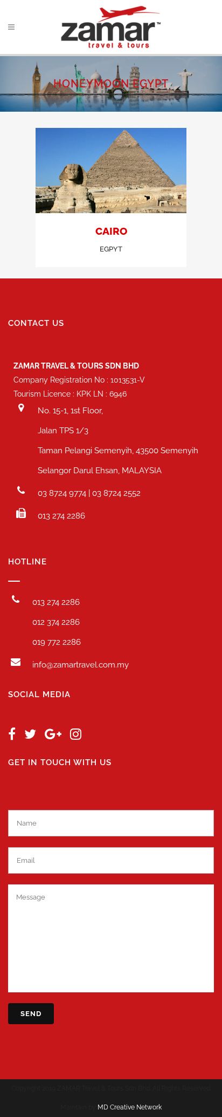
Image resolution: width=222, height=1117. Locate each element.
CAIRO (111, 231)
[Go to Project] (111, 172)
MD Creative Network (130, 1107)
